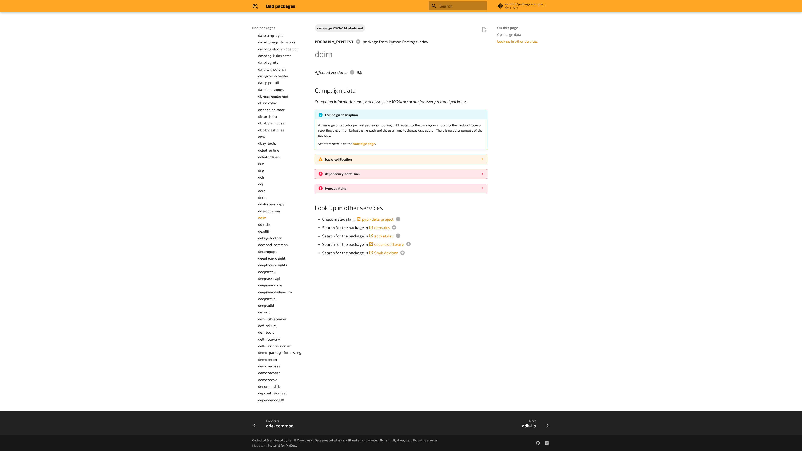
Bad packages (263, 27)
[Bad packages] (255, 6)
